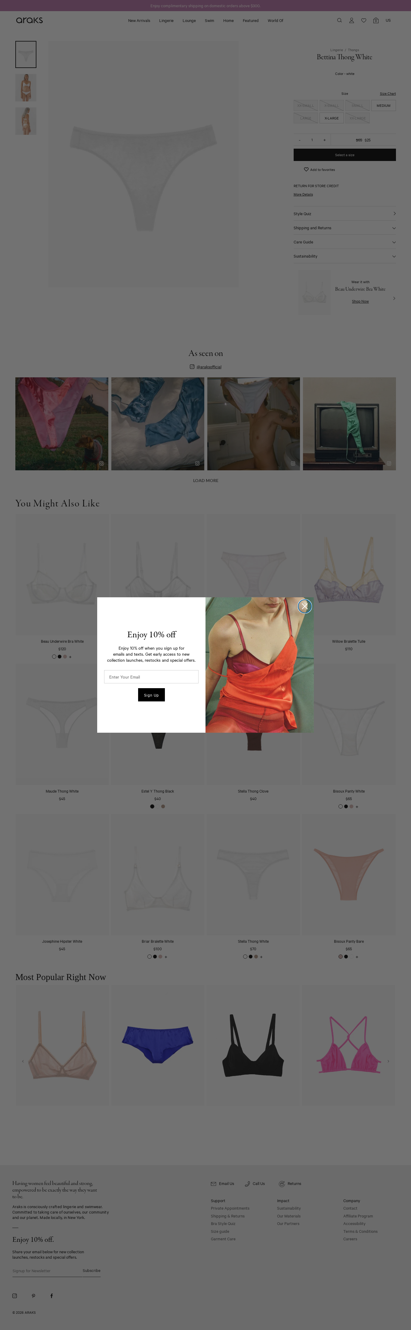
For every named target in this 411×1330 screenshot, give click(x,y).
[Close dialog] (304, 606)
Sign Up (151, 694)
